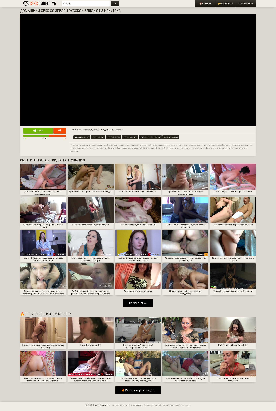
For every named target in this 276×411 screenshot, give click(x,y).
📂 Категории (225, 3)
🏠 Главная (205, 3)
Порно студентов (130, 137)
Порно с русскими (171, 137)
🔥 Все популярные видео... (138, 390)
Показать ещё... (138, 303)
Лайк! (39, 130)
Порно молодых (113, 137)
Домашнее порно (82, 137)
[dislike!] (59, 131)
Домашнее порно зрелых (150, 137)
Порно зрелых (98, 137)
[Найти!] (115, 3)
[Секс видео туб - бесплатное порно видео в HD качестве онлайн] (39, 3)
